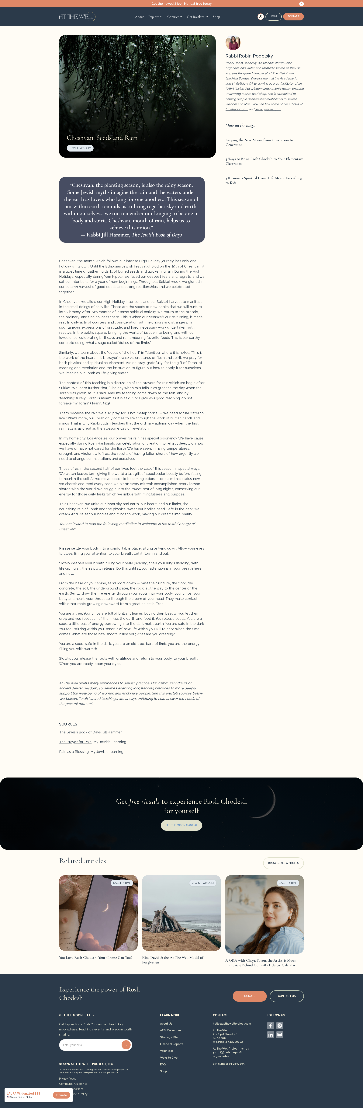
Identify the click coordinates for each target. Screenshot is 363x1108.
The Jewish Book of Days (80, 732)
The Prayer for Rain (75, 742)
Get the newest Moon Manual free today (181, 3)
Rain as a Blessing (74, 752)
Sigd (155, 266)
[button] (155, 17)
